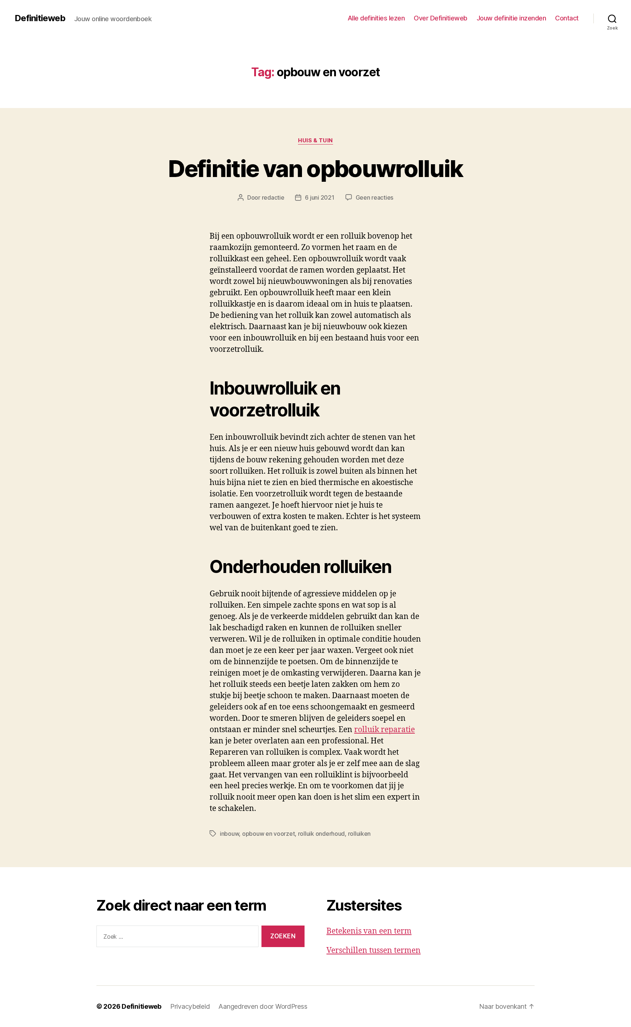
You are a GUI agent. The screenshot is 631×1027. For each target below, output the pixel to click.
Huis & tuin (315, 140)
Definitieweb (40, 18)
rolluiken (359, 833)
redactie (273, 197)
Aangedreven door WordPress (262, 1006)
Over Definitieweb (440, 18)
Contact (567, 18)
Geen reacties (375, 197)
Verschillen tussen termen (373, 950)
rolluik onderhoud (321, 833)
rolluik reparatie (384, 730)
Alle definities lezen (376, 18)
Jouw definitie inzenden (511, 18)
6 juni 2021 (319, 197)
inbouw (229, 833)
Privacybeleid (190, 1006)
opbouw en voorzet (268, 833)
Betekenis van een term (369, 931)
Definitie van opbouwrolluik (315, 168)
